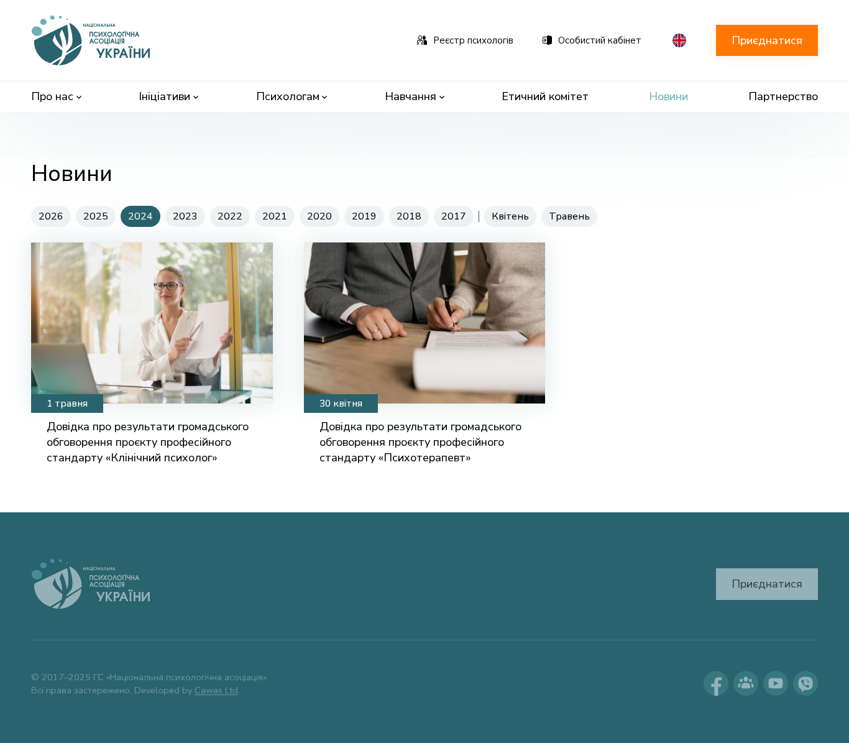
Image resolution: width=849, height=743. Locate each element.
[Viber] (805, 683)
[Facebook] (716, 683)
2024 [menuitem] (140, 216)
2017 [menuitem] (453, 216)
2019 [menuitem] (364, 216)
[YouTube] (775, 683)
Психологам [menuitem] (287, 96)
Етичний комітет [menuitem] (545, 96)
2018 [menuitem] (409, 216)
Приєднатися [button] (767, 40)
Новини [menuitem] (668, 96)
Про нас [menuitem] (52, 96)
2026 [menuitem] (51, 216)
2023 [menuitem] (185, 216)
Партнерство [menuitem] (783, 96)
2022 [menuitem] (230, 216)
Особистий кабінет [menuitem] (599, 40)
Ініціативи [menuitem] (164, 96)
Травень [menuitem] (569, 216)
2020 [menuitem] (319, 216)
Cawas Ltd (216, 690)
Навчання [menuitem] (410, 96)
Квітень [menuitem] (510, 216)
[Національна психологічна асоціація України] (92, 40)
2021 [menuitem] (274, 216)
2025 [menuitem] (95, 216)
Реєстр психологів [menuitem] (473, 40)
